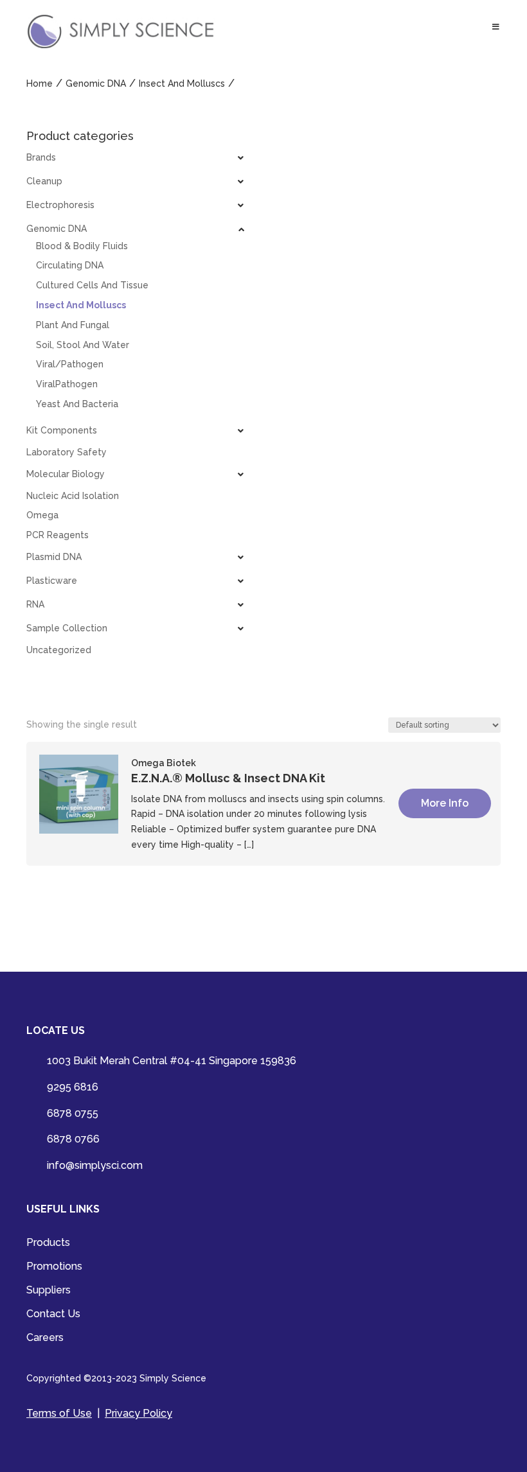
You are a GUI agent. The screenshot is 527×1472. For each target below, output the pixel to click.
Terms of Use (59, 1413)
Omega (42, 515)
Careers (45, 1338)
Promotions (54, 1267)
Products (48, 1243)
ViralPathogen (67, 384)
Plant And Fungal (72, 325)
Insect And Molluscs (81, 305)
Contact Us (53, 1315)
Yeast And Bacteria (77, 404)
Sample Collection (66, 628)
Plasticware (51, 580)
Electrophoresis (60, 205)
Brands (41, 157)
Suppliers (48, 1291)
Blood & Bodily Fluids (82, 246)
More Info (445, 803)
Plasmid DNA (54, 557)
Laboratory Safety (66, 452)
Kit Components (61, 430)
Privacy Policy (138, 1413)
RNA (35, 604)
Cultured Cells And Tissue (92, 285)
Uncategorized (58, 650)
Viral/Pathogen (69, 364)
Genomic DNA (56, 228)
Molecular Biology (65, 474)
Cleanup (44, 181)
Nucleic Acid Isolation (72, 496)
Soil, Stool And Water (82, 345)
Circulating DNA (69, 265)
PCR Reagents (57, 535)
